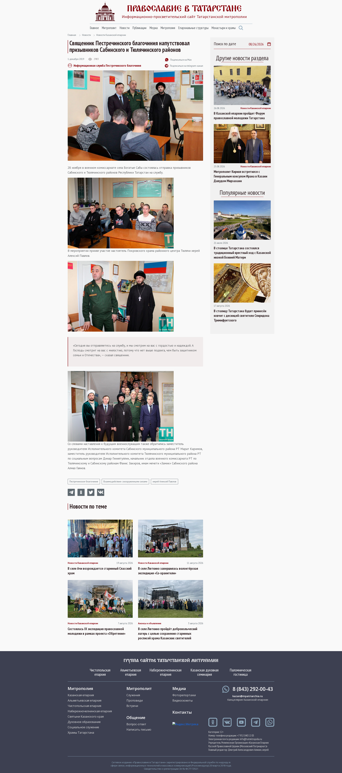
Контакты (182, 712)
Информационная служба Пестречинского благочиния (107, 65)
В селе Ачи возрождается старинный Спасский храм (99, 570)
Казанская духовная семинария (205, 672)
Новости (124, 28)
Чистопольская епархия (100, 672)
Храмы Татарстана (81, 732)
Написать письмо (138, 729)
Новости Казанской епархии (111, 35)
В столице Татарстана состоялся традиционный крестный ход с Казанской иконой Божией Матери (242, 253)
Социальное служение (83, 727)
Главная (72, 35)
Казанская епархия (81, 695)
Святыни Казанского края (86, 716)
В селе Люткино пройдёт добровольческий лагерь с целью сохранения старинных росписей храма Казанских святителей (167, 633)
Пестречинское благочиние (83, 481)
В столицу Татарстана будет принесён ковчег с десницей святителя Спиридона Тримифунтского (241, 316)
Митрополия (167, 28)
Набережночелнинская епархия (166, 672)
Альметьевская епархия (130, 672)
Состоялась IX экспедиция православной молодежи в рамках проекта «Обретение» (96, 631)
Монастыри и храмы (223, 28)
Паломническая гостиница (240, 672)
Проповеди (134, 700)
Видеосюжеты (182, 700)
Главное (94, 28)
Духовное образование (84, 722)
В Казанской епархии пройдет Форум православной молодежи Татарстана (239, 115)
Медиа (153, 28)
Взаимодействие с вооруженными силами (125, 481)
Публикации (139, 28)
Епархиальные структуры (193, 28)
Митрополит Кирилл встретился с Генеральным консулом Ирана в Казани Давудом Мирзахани (240, 176)
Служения (133, 695)
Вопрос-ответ (136, 724)
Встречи (132, 706)
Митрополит (109, 28)
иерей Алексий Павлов (164, 481)
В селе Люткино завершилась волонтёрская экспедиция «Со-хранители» (168, 570)
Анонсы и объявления (149, 623)
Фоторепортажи (184, 695)
